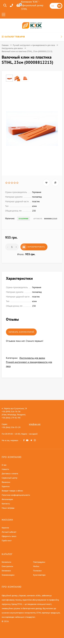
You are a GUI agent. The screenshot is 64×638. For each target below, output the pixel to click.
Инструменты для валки (12, 48)
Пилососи (37, 570)
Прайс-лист (7, 540)
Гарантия (6, 486)
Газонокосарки (8, 575)
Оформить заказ (9, 536)
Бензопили (6, 562)
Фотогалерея (7, 499)
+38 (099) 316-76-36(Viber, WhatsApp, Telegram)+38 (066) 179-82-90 (13, 414)
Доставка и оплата (10, 473)
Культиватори (39, 575)
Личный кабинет (9, 532)
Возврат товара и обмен (12, 490)
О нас (4, 465)
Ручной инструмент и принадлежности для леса (34, 45)
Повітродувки (39, 562)
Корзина (5, 527)
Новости (5, 469)
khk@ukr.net (34, 424)
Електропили (7, 566)
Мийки (36, 566)
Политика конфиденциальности (16, 495)
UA (52, 5)
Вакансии (6, 482)
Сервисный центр (9, 477)
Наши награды (8, 508)
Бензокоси (6, 570)
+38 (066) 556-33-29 (11, 427)
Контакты (6, 503)
